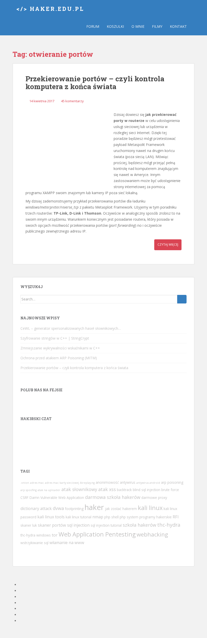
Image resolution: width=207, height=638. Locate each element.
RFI (176, 517)
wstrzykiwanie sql (34, 542)
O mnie (138, 26)
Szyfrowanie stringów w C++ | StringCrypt (54, 338)
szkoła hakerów (139, 525)
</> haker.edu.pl (50, 8)
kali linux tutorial (78, 517)
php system (129, 517)
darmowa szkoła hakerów (112, 497)
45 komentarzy (72, 101)
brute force (170, 489)
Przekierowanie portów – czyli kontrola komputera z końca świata (94, 82)
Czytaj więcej (168, 244)
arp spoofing (28, 490)
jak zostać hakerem (121, 508)
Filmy (157, 26)
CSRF (24, 497)
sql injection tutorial (106, 525)
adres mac (37, 482)
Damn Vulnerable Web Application (57, 497)
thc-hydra (168, 524)
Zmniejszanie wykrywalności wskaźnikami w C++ (60, 348)
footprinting (74, 508)
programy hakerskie (155, 517)
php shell (111, 517)
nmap (97, 517)
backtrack (124, 489)
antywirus (127, 482)
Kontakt (178, 26)
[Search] (182, 299)
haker (94, 507)
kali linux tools (51, 517)
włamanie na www (66, 542)
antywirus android (148, 482)
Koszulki (115, 26)
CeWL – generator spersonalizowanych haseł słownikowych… (70, 328)
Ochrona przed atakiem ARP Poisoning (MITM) (58, 357)
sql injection (78, 525)
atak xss (107, 489)
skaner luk (28, 525)
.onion (24, 482)
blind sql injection (146, 489)
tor (55, 535)
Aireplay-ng (87, 482)
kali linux (150, 508)
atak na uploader (49, 490)
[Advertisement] (68, 147)
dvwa (58, 508)
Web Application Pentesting (97, 534)
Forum (92, 26)
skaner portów (52, 525)
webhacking (152, 534)
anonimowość (107, 482)
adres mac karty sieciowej (62, 482)
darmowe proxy (154, 497)
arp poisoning (172, 482)
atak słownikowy (79, 489)
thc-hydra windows (35, 535)
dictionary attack (36, 508)
